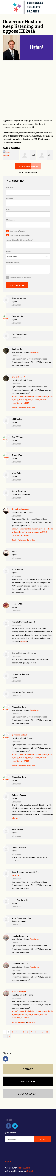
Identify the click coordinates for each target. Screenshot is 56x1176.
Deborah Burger (19, 795)
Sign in (8, 1161)
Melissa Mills (17, 604)
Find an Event (28, 1093)
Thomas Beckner (19, 298)
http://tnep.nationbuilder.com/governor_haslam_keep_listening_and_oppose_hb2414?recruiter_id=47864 (32, 1014)
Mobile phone (10, 220)
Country (9, 251)
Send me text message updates (20, 235)
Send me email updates (17, 231)
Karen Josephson (19, 921)
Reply (14, 407)
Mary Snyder (17, 569)
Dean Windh (17, 316)
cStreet (29, 1171)
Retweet (22, 407)
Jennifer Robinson (20, 936)
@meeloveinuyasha (20, 509)
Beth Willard (17, 437)
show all (23, 641)
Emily (14, 551)
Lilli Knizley (17, 419)
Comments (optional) (13, 263)
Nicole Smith (17, 829)
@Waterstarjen (19, 991)
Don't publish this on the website (20, 278)
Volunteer (28, 1081)
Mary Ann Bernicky (20, 900)
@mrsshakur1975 (19, 735)
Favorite (31, 407)
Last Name (9, 198)
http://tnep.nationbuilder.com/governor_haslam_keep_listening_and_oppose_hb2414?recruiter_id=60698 (32, 532)
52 (47, 1032)
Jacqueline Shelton (20, 674)
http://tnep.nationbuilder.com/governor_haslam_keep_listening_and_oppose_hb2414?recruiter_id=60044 (32, 399)
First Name (9, 188)
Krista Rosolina (19, 491)
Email (8, 209)
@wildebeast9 (18, 377)
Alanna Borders (19, 707)
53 (5, 1036)
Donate (28, 1069)
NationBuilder (23, 1167)
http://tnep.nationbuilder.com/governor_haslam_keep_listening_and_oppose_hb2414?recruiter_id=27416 (32, 757)
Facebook (34, 352)
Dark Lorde (17, 349)
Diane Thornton (19, 847)
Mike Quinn (17, 473)
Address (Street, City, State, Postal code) (19, 240)
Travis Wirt (17, 455)
